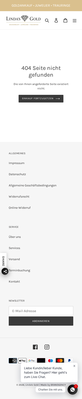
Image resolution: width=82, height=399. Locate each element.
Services (14, 248)
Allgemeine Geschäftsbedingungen (32, 185)
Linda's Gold (32, 384)
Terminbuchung (19, 270)
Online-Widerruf (20, 208)
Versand (14, 259)
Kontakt (14, 281)
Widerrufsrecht (19, 196)
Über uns (15, 237)
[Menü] (74, 20)
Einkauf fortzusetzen (38, 98)
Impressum (16, 163)
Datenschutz (17, 174)
